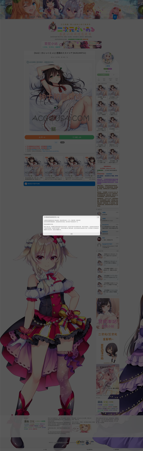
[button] (98, 217)
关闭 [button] (71, 234)
